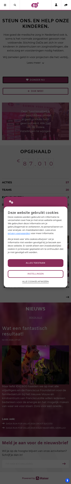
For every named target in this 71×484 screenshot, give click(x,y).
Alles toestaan (35, 263)
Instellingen (35, 273)
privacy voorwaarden (19, 233)
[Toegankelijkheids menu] (67, 480)
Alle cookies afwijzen (35, 281)
